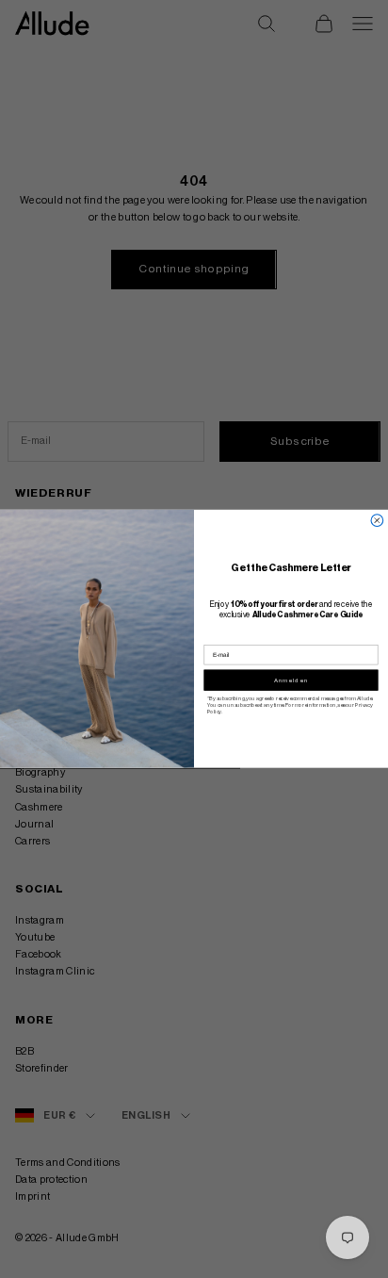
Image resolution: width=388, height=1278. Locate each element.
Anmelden (291, 680)
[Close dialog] (377, 521)
